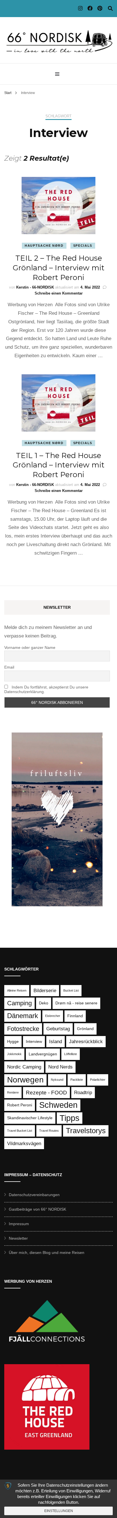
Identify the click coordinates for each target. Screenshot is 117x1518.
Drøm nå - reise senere (76, 1003)
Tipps (70, 1118)
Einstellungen (58, 1511)
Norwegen (25, 1079)
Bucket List (71, 990)
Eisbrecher (52, 1016)
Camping (19, 1003)
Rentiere (13, 1092)
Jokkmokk (14, 1054)
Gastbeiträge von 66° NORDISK (37, 1209)
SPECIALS (82, 245)
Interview (34, 1041)
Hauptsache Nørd (44, 245)
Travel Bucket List (19, 1130)
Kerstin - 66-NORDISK (35, 287)
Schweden (58, 1105)
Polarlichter (97, 1079)
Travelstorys (86, 1130)
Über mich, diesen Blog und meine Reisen (46, 1252)
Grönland (85, 1028)
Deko (43, 1003)
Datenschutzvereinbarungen (34, 1194)
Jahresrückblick (86, 1041)
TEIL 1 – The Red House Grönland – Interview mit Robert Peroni (59, 465)
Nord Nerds (60, 1067)
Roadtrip (83, 1092)
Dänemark (22, 1016)
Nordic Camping (24, 1067)
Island (55, 1041)
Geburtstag (58, 1028)
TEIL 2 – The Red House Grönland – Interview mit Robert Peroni (59, 268)
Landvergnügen (43, 1054)
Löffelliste (70, 1054)
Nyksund (57, 1079)
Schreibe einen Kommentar (59, 293)
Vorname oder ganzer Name (29, 647)
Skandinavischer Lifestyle (30, 1117)
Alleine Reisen (16, 990)
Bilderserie (45, 990)
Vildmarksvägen (24, 1143)
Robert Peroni (19, 1105)
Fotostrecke (23, 1028)
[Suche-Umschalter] (110, 8)
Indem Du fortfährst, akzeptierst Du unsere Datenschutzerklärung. (46, 689)
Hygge (13, 1041)
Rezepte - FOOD (46, 1093)
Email (9, 667)
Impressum (19, 1223)
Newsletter (18, 1238)
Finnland (75, 1016)
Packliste (76, 1079)
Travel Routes (49, 1130)
